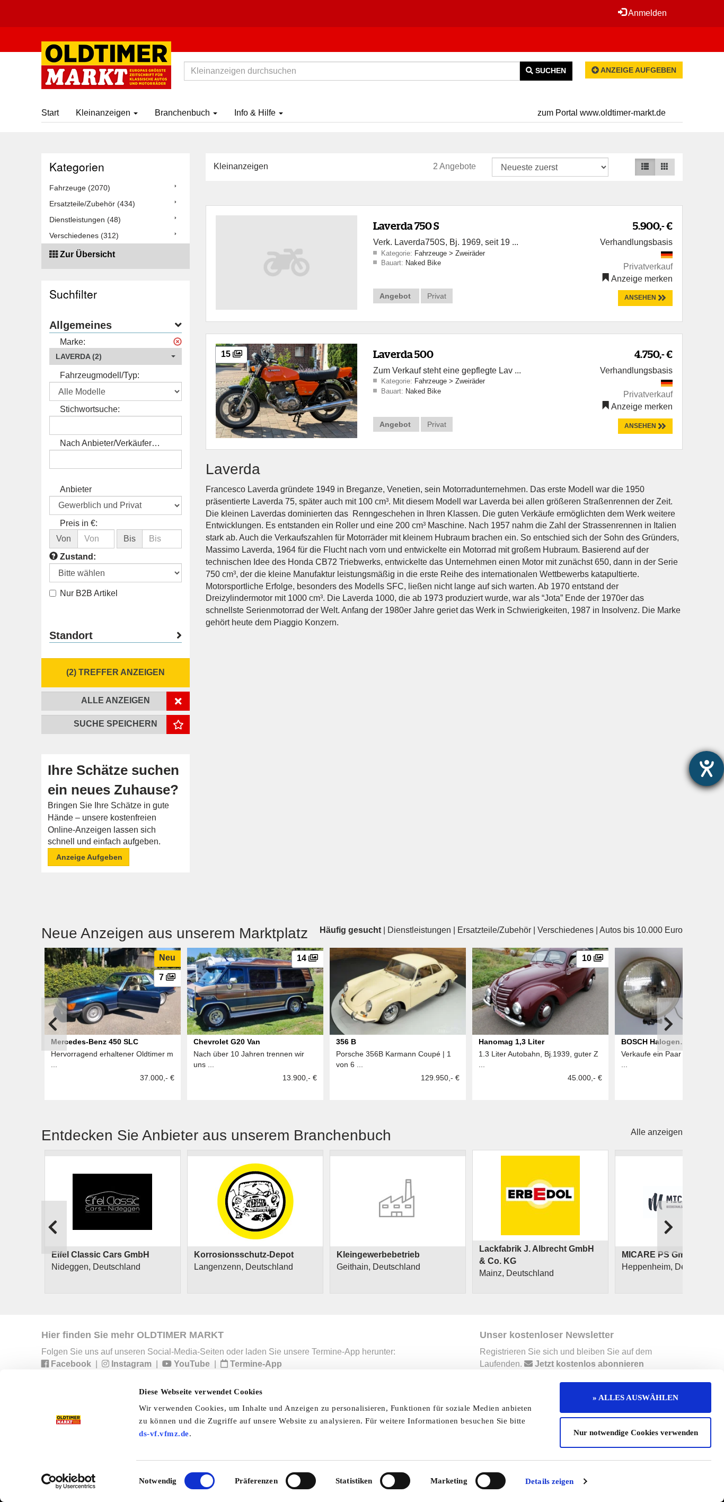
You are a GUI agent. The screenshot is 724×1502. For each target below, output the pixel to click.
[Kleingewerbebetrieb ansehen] (397, 1201)
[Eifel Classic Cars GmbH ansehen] (112, 1201)
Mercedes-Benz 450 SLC (94, 1041)
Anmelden (646, 13)
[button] (115, 356)
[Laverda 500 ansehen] (286, 390)
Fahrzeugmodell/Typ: (99, 375)
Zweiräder (470, 253)
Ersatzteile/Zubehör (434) (92, 203)
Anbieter (76, 489)
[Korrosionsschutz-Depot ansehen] (255, 1201)
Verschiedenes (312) (84, 235)
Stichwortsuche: (90, 409)
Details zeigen (549, 1481)
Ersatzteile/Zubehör (494, 930)
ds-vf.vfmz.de (164, 1433)
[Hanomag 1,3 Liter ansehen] (540, 991)
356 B (346, 1041)
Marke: (72, 341)
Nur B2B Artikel (89, 593)
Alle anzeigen (657, 1132)
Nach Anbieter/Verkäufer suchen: (106, 444)
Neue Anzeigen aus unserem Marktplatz (174, 933)
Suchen (549, 70)
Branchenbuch (183, 112)
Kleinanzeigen (104, 112)
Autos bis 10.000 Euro (641, 930)
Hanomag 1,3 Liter (511, 1041)
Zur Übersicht (87, 254)
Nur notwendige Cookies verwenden (635, 1432)
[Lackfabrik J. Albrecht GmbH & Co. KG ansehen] (540, 1195)
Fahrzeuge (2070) (79, 188)
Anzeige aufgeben (637, 70)
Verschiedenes (565, 930)
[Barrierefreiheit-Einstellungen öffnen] (706, 768)
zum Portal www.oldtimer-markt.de (601, 112)
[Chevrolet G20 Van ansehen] (255, 991)
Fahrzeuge (431, 253)
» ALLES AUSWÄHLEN (635, 1397)
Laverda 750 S (406, 226)
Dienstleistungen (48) (85, 219)
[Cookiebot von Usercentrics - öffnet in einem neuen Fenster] (68, 1481)
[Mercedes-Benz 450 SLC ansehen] (113, 991)
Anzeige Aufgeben (88, 857)
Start (50, 112)
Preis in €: (79, 523)
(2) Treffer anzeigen (115, 672)
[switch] (301, 1480)
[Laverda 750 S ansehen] (286, 261)
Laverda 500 (403, 354)
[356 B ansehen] (398, 991)
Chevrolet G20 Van (226, 1041)
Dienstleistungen (419, 930)
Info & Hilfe (256, 112)
